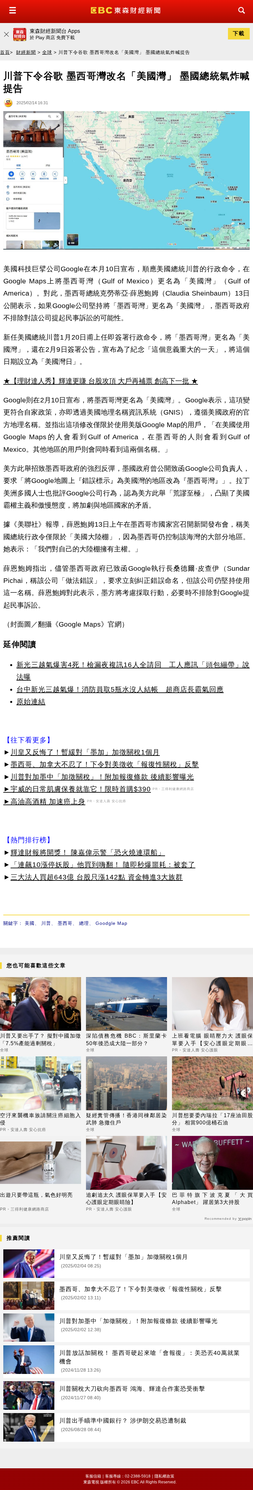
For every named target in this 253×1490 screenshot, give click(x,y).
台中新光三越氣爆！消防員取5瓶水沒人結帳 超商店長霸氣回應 (120, 689)
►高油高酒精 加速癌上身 (44, 801)
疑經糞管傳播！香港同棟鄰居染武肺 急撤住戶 (126, 1119)
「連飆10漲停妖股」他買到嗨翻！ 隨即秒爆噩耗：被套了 (103, 864)
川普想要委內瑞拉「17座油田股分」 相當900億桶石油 (212, 1119)
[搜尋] (240, 16)
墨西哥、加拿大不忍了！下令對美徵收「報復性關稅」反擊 (105, 764)
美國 (30, 923)
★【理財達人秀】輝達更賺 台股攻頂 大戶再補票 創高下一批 (96, 381)
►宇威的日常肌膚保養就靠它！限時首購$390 (77, 789)
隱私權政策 (164, 1476)
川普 (46, 923)
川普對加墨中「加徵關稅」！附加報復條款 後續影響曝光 (102, 777)
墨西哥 (65, 923)
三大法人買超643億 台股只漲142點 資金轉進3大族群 (97, 877)
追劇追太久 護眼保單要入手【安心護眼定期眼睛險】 (126, 1198)
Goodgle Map (111, 923)
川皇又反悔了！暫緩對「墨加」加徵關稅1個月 (85, 752)
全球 (47, 52)
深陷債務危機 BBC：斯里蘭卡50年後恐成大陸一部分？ (126, 1039)
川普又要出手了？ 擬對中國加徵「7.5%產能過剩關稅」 (40, 1039)
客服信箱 (93, 1476)
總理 (84, 923)
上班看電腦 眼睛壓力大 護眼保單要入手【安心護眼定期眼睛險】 (212, 1040)
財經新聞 (26, 52)
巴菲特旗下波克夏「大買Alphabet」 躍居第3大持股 (212, 1198)
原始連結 (30, 701)
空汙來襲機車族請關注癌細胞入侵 (40, 1119)
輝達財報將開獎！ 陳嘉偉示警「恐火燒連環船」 (88, 852)
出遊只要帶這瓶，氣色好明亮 (36, 1195)
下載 (239, 33)
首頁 (5, 52)
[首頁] (126, 9)
